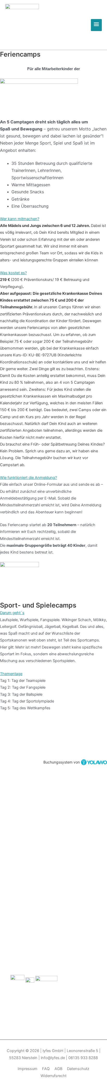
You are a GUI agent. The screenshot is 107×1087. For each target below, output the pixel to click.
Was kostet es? (13, 273)
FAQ (46, 1068)
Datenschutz (78, 1068)
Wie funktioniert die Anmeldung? (28, 477)
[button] (53, 218)
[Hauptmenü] (96, 25)
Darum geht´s (12, 612)
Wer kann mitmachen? (19, 219)
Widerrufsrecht (53, 1075)
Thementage (11, 673)
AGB (58, 1068)
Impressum (27, 1068)
